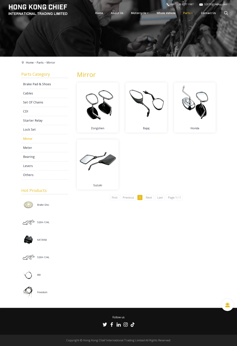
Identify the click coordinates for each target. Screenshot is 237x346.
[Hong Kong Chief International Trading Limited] (38, 18)
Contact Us (208, 13)
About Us (117, 13)
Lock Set (29, 129)
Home (99, 13)
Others (28, 175)
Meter (27, 148)
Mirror (50, 62)
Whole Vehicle (166, 13)
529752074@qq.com (215, 4)
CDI (25, 111)
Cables (28, 93)
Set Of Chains (33, 102)
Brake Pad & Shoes (37, 84)
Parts (187, 13)
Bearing (29, 157)
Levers (28, 166)
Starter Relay (33, 120)
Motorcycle (138, 13)
